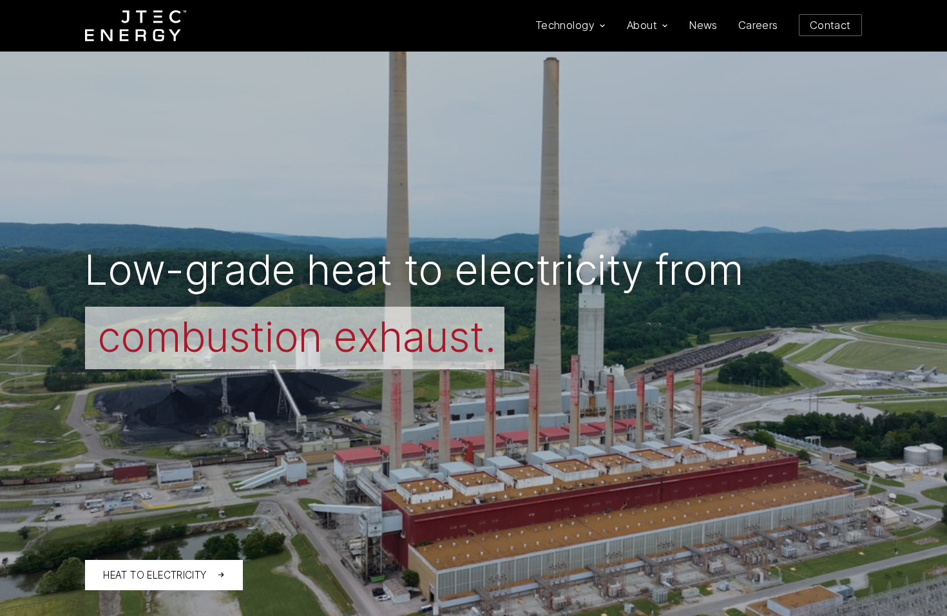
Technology (565, 25)
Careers (758, 25)
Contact (830, 25)
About (642, 25)
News (703, 25)
